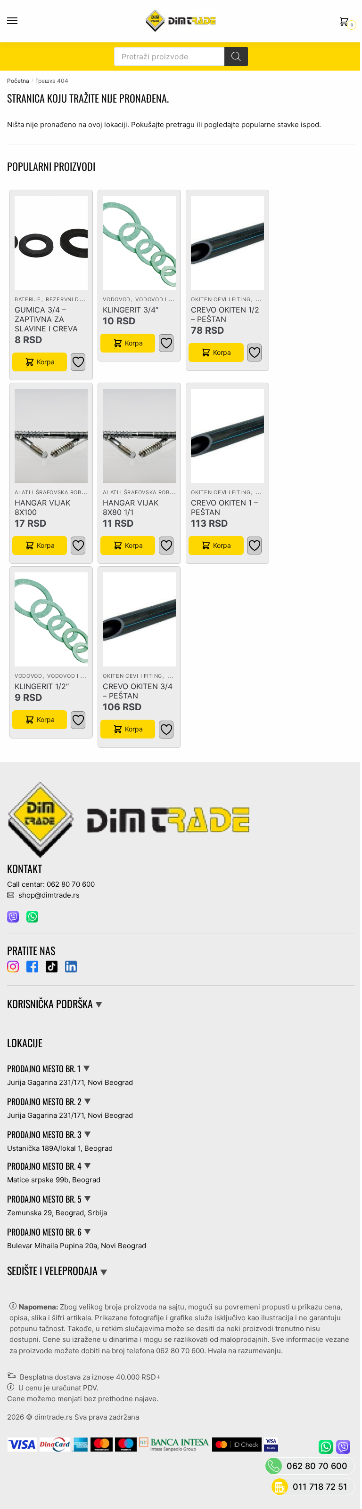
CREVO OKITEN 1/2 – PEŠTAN (225, 314)
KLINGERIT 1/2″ (42, 686)
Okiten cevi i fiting (220, 299)
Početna (18, 80)
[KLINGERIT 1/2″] (51, 619)
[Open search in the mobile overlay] (181, 56)
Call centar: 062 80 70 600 (51, 884)
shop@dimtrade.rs (48, 895)
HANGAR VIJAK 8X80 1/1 (130, 507)
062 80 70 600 (180, 1350)
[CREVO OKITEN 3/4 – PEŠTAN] (139, 619)
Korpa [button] (46, 362)
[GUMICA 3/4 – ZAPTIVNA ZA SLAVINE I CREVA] (51, 243)
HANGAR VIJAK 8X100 (42, 507)
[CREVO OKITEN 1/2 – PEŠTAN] (227, 243)
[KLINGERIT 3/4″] (139, 243)
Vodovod (117, 299)
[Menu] (21, 21)
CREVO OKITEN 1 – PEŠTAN (224, 507)
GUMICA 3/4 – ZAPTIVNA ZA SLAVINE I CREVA (46, 319)
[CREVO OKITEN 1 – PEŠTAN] (227, 436)
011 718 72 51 (320, 1487)
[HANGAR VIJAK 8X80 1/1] (139, 436)
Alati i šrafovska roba (50, 492)
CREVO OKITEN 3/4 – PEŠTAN (138, 691)
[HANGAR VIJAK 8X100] (51, 436)
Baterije (28, 299)
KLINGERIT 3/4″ (130, 309)
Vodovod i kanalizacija (171, 299)
